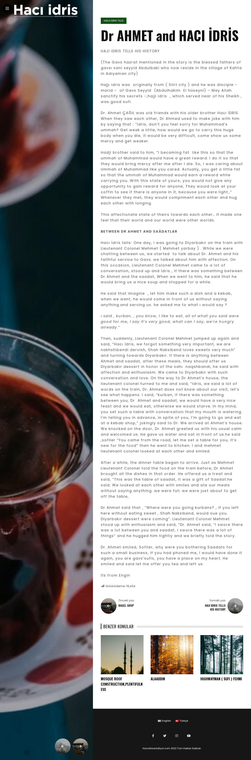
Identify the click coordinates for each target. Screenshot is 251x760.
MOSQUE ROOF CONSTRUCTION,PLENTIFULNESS (122, 684)
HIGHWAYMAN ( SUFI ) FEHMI (221, 678)
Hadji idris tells (114, 20)
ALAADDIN (158, 678)
